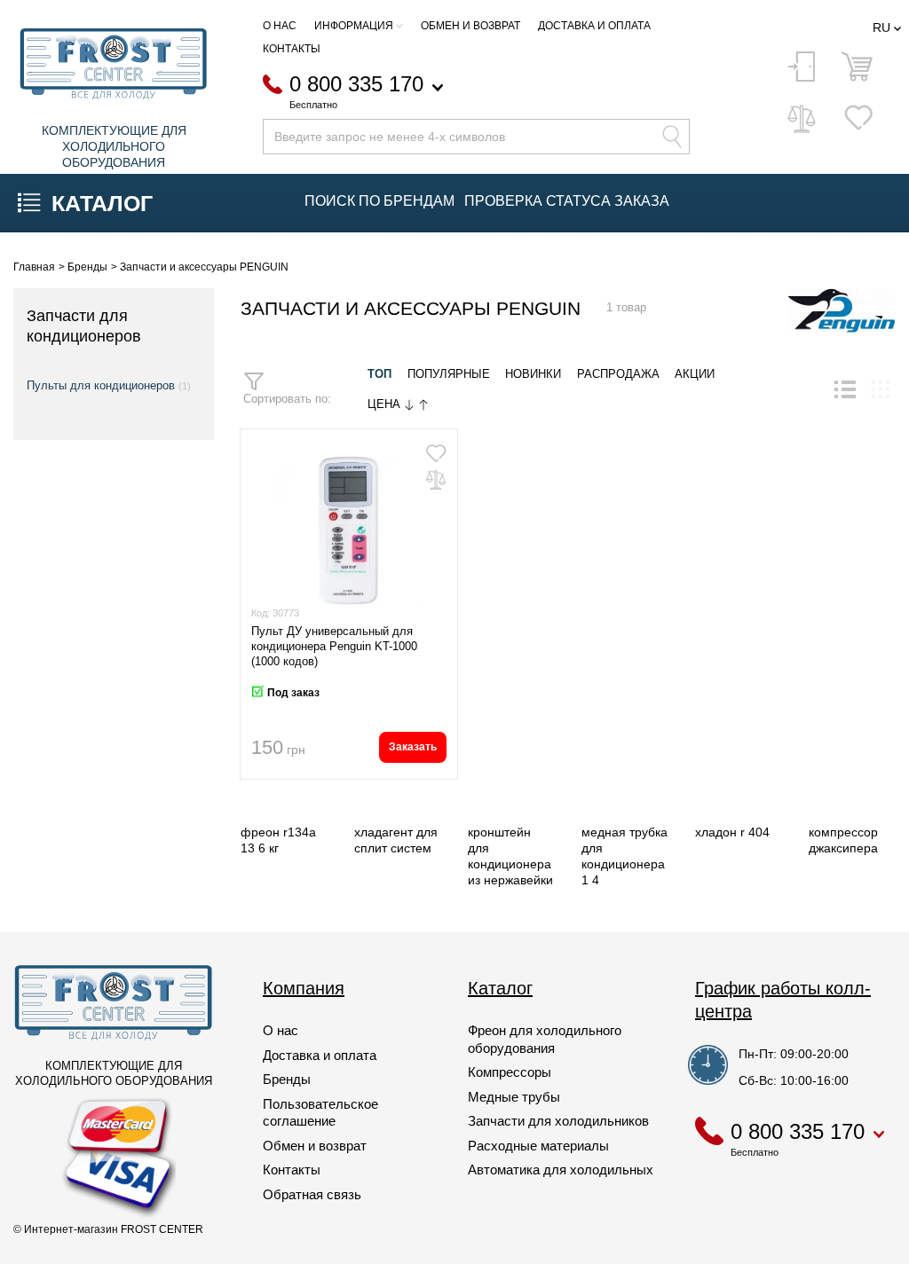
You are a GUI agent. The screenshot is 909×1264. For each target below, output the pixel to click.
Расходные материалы (538, 1145)
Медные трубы (514, 1096)
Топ (379, 374)
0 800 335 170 (356, 85)
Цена (386, 404)
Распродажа (618, 374)
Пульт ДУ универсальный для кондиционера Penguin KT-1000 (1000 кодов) (334, 646)
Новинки (533, 374)
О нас (279, 26)
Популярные (448, 374)
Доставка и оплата (594, 26)
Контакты (291, 49)
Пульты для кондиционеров (101, 385)
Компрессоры (509, 1072)
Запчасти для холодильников (558, 1120)
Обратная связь (312, 1194)
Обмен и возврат (470, 26)
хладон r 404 (732, 832)
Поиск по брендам (379, 200)
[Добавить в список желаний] (436, 453)
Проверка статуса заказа (566, 200)
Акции (695, 374)
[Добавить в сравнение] (436, 480)
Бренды (287, 1079)
